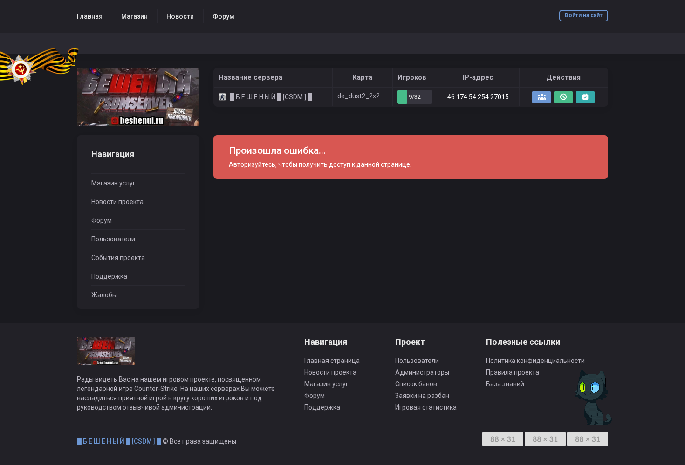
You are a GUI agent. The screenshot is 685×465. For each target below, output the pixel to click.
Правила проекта (512, 372)
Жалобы (104, 295)
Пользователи (113, 239)
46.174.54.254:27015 (478, 97)
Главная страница (332, 360)
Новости (180, 16)
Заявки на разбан (422, 395)
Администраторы (422, 372)
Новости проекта (117, 201)
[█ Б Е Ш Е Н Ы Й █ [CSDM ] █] (138, 97)
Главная (90, 16)
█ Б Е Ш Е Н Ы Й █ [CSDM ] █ (119, 441)
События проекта (118, 257)
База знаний (505, 384)
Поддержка (109, 276)
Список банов (416, 384)
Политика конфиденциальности (535, 360)
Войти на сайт (584, 15)
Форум (223, 16)
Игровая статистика (426, 407)
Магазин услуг (113, 183)
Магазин (134, 16)
